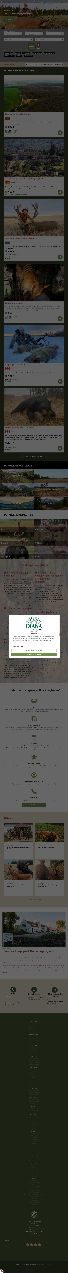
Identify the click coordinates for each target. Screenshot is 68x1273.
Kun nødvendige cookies (34, 650)
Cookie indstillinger (18, 646)
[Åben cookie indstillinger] (1, 1271)
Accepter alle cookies (34, 654)
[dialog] (34, 636)
